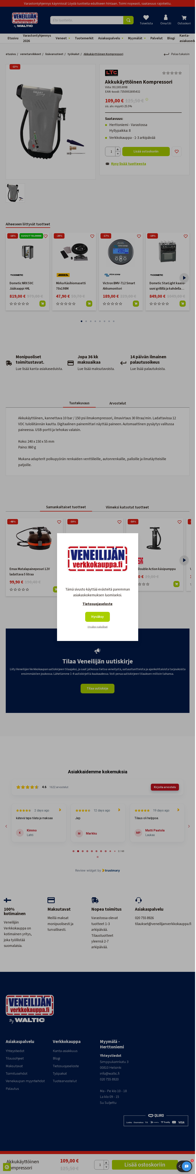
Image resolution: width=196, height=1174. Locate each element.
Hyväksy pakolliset (98, 627)
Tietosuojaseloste (97, 604)
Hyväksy (97, 616)
